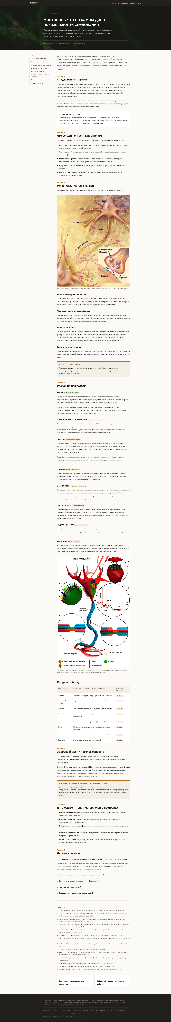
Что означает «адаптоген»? (70, 887)
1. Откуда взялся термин (39, 59)
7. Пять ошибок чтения (38, 80)
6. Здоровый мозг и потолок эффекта (40, 75)
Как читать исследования (120, 3)
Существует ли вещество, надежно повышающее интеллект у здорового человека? (93, 859)
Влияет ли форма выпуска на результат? (76, 893)
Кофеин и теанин (136, 3)
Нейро (34, 2)
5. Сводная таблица (37, 71)
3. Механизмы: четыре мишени (41, 65)
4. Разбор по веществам (39, 68)
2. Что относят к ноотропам (40, 62)
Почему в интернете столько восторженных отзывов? (81, 875)
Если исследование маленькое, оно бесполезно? (79, 881)
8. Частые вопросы (37, 83)
